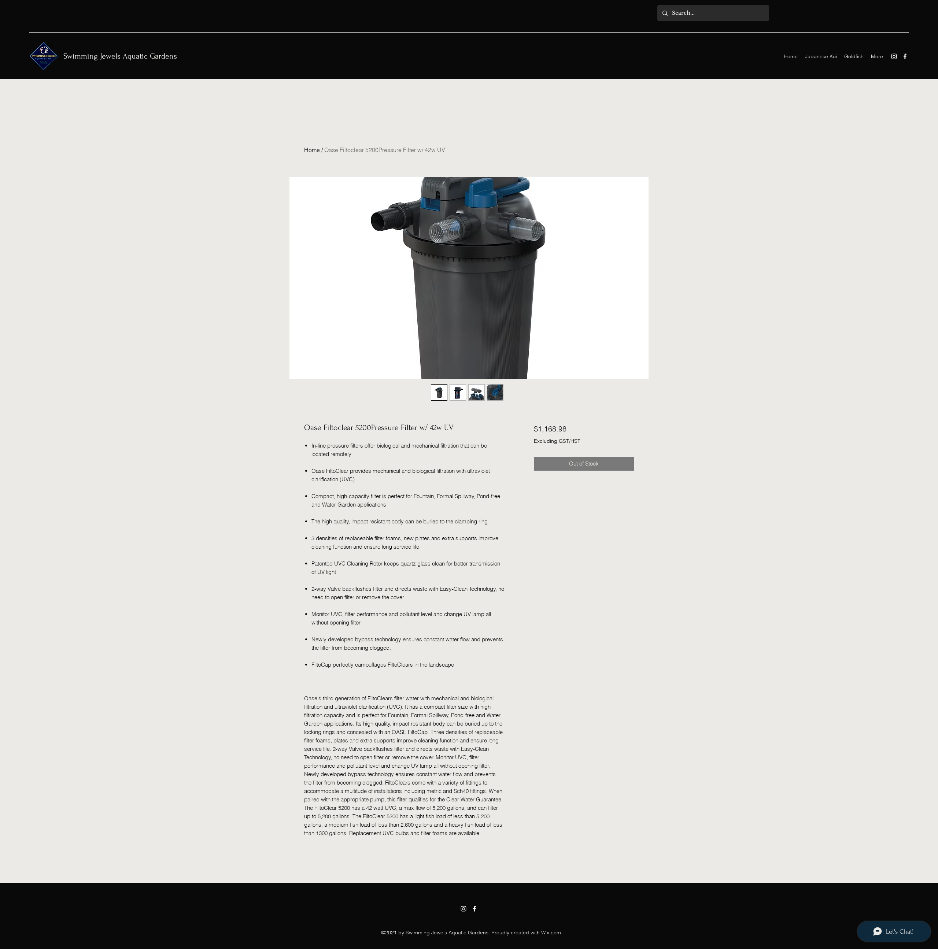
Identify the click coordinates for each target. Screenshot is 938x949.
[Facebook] (905, 56)
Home (312, 149)
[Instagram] (894, 56)
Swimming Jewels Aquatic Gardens (120, 56)
